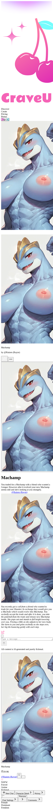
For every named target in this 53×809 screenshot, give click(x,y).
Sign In (5, 119)
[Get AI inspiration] (2, 636)
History (37, 793)
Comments (32, 800)
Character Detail (22, 793)
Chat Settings (7, 800)
